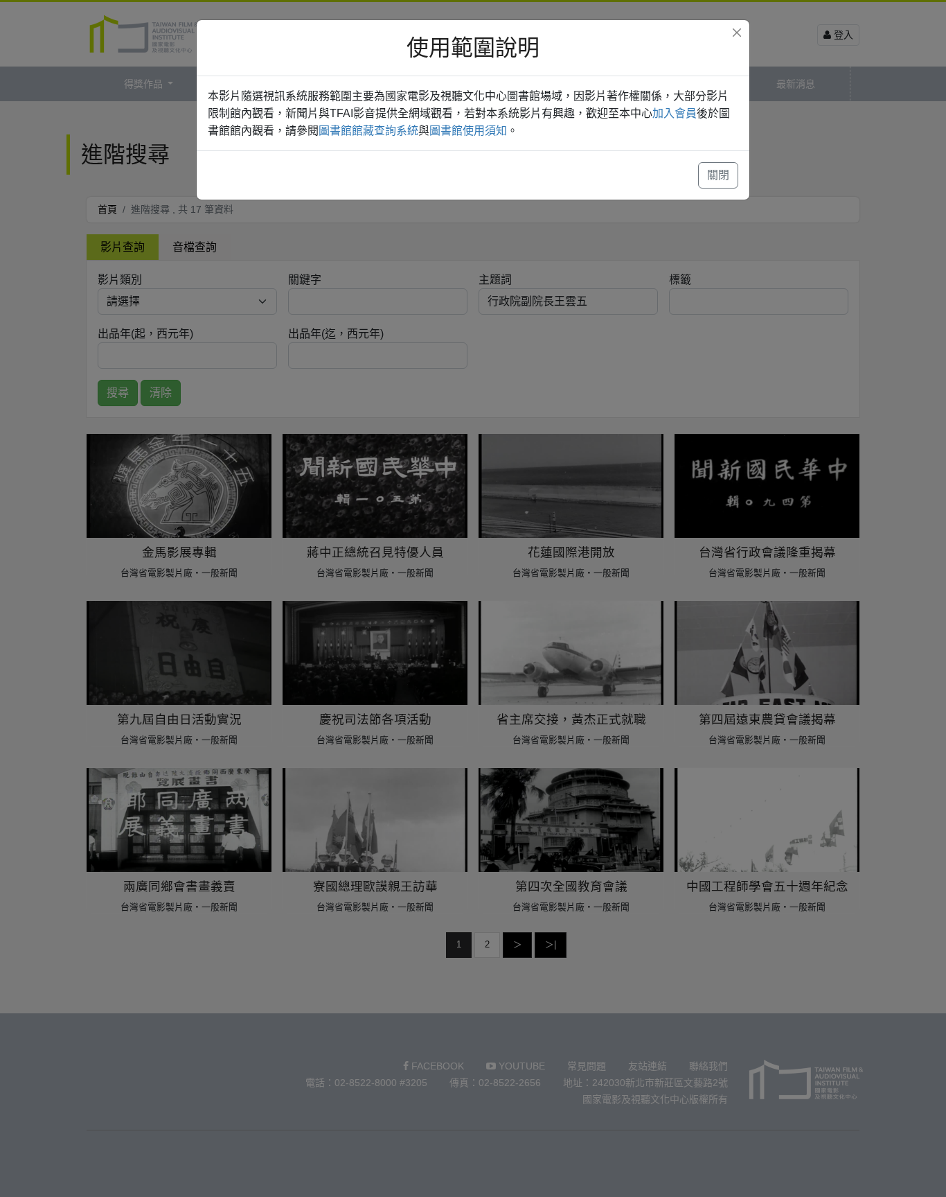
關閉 (718, 175)
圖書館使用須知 (468, 131)
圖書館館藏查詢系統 (368, 131)
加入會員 (674, 113)
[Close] (737, 32)
